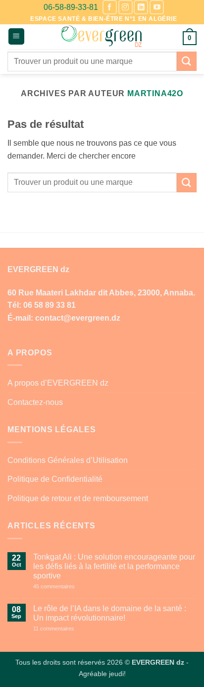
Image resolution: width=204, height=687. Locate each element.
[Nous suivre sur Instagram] (125, 7)
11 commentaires (71, 629)
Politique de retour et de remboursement (77, 498)
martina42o (155, 93)
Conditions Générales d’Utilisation (67, 460)
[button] (16, 36)
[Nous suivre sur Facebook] (109, 7)
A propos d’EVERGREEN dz (57, 383)
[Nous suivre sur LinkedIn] (141, 7)
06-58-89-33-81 (71, 7)
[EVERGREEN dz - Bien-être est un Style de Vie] (102, 36)
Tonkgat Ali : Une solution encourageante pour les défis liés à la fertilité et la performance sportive (114, 566)
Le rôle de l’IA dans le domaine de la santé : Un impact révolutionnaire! (109, 613)
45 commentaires (71, 586)
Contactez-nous (35, 402)
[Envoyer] (187, 61)
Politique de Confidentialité (54, 479)
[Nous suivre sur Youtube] (157, 7)
